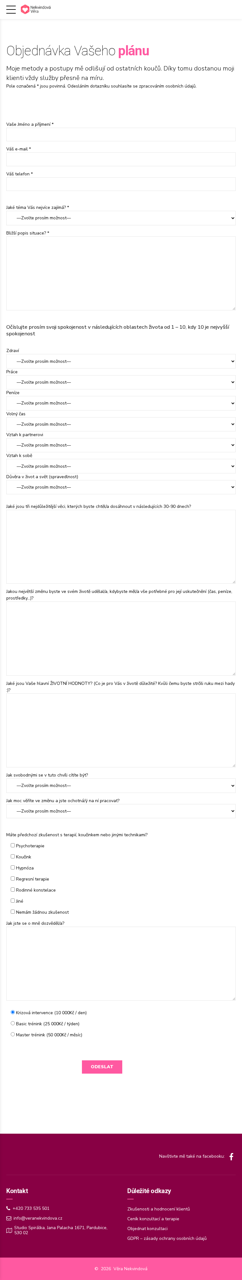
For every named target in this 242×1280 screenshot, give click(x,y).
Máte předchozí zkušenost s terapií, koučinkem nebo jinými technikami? (76, 835)
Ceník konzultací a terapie (153, 1219)
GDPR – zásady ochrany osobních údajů (167, 1238)
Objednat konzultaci (147, 1229)
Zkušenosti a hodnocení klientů (158, 1209)
